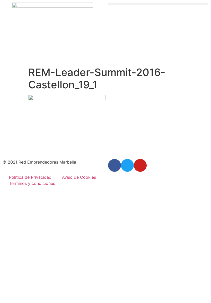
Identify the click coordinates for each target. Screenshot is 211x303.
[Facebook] (114, 165)
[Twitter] (127, 165)
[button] (158, 4)
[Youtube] (140, 165)
